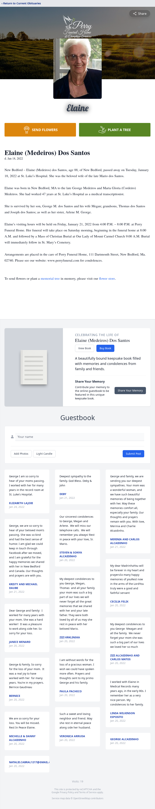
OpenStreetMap (81, 798)
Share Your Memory (130, 390)
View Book (84, 348)
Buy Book (105, 348)
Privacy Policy (67, 792)
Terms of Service (88, 792)
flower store (107, 278)
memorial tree (50, 278)
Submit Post (133, 453)
